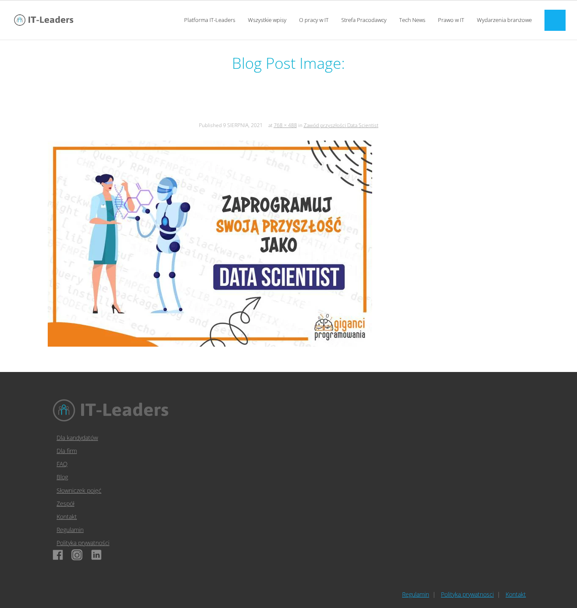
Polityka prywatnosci (467, 594)
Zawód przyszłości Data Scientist (341, 125)
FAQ (62, 464)
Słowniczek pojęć (79, 490)
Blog (62, 477)
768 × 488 (285, 125)
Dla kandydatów (77, 438)
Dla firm (67, 451)
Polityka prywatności (83, 543)
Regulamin (70, 530)
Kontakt (67, 517)
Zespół (65, 503)
